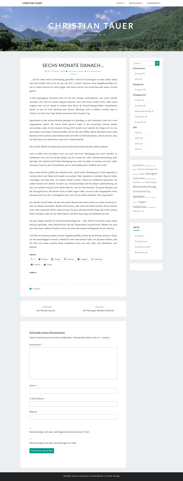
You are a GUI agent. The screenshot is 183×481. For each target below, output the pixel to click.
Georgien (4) (140, 105)
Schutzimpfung (141, 191)
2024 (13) (139, 143)
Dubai (142, 173)
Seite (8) (138, 79)
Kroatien (137, 182)
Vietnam (136, 211)
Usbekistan (140, 207)
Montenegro (151, 182)
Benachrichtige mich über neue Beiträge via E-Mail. (53, 442)
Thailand (153, 197)
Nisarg (116, 476)
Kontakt (120, 3)
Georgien (151, 173)
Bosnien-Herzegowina (148, 169)
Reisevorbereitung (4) (144, 111)
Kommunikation (150, 179)
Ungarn (142, 202)
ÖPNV (142, 211)
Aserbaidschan (149, 166)
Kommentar (36, 344)
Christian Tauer (32, 3)
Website (33, 411)
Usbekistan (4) (141, 116)
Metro (143, 182)
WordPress (98, 476)
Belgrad (135, 169)
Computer (135, 174)
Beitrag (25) (140, 73)
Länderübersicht (154, 3)
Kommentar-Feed (142, 247)
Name (33, 385)
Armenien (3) (140, 122)
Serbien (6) (139, 100)
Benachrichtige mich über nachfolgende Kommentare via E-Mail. (59, 431)
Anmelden (139, 236)
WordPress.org (141, 252)
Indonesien (139, 178)
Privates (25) (140, 89)
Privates (36, 288)
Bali (155, 166)
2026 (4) (138, 132)
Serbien (139, 196)
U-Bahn (135, 202)
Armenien (138, 165)
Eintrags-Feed (141, 241)
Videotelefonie (151, 207)
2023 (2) (138, 149)
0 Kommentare (94, 71)
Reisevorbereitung (144, 186)
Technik (148, 197)
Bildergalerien (135, 3)
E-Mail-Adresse (37, 398)
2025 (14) (139, 138)
